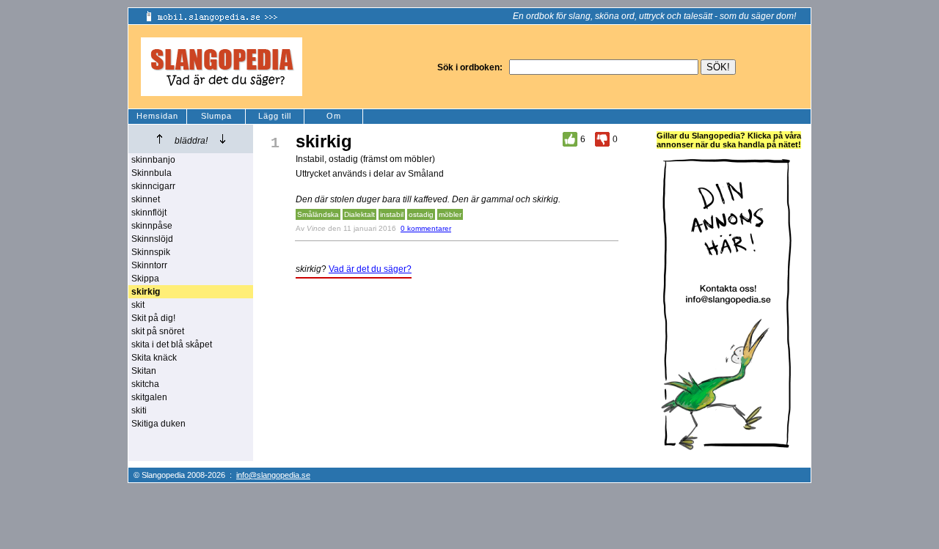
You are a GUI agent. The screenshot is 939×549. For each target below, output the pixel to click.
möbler (450, 214)
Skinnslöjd (152, 239)
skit (138, 305)
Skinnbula (151, 173)
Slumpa (216, 115)
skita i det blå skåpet (171, 344)
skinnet (145, 199)
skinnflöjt (149, 212)
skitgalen (149, 397)
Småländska (318, 214)
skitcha (145, 384)
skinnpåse (151, 226)
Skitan (143, 371)
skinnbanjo (153, 160)
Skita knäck (154, 358)
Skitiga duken (158, 424)
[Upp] (159, 139)
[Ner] (222, 139)
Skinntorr (149, 265)
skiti (139, 410)
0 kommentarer (426, 228)
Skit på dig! (153, 318)
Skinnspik (150, 252)
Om (333, 115)
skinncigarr (153, 186)
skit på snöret (157, 331)
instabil (391, 214)
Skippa (145, 278)
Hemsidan (157, 115)
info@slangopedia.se (273, 475)
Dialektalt (359, 214)
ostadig (421, 214)
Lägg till (274, 115)
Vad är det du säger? (370, 269)
